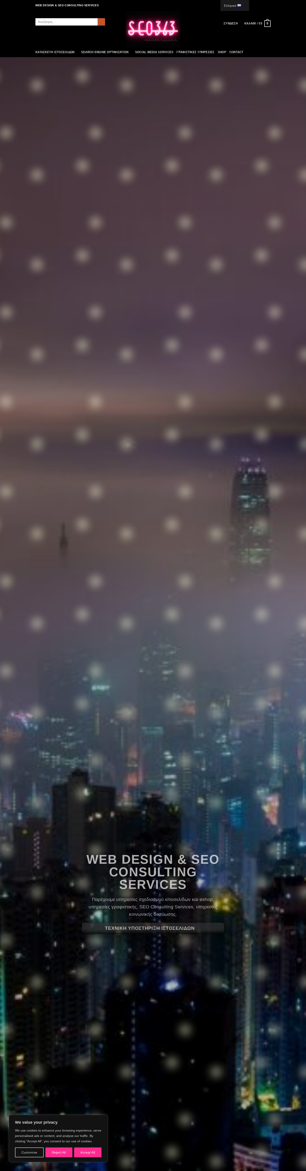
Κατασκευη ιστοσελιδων (54, 52)
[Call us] (264, 5)
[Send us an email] (260, 5)
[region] (58, 1138)
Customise (29, 1152)
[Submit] (101, 22)
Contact (236, 52)
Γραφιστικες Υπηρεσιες (195, 52)
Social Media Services (154, 52)
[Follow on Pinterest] (268, 5)
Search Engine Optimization (105, 52)
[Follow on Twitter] (255, 5)
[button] (231, 23)
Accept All (87, 1152)
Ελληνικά (230, 5)
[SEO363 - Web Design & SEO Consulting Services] (153, 29)
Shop (222, 52)
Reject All (59, 1152)
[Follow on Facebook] (251, 5)
